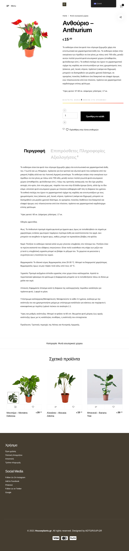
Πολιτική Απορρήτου (13, 455)
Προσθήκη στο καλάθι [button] (15, 406)
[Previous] (11, 396)
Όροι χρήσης (10, 451)
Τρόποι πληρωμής (13, 462)
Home (65, 16)
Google (8, 492)
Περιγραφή (34, 150)
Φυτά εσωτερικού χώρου (79, 16)
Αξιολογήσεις (64, 157)
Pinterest (9, 485)
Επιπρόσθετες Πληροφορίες (78, 150)
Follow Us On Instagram (15, 477)
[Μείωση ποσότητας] (65, 110)
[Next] (118, 396)
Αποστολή (9, 459)
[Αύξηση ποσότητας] (65, 122)
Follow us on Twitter (13, 489)
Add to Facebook (12, 481)
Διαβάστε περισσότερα (55, 406)
